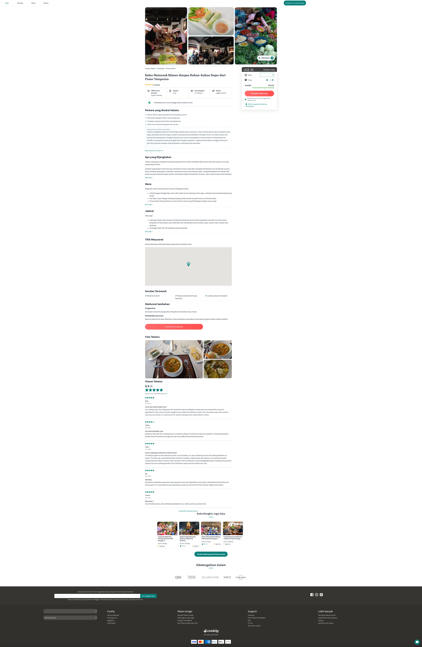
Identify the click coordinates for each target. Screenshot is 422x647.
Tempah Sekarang (259, 93)
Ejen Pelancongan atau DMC (187, 623)
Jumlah (248, 85)
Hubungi (251, 615)
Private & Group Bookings (294, 3)
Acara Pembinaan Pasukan (327, 618)
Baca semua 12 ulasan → (154, 150)
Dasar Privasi (136, 599)
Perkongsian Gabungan (185, 618)
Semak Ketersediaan (174, 326)
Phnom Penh (171, 68)
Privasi (250, 623)
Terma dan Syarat (254, 626)
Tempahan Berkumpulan (327, 615)
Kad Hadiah (111, 623)
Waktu (250, 75)
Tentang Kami (112, 618)
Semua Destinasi (113, 615)
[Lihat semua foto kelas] (166, 35)
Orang (250, 80)
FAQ (249, 620)
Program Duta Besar (184, 620)
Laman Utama (150, 68)
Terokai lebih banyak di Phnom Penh (211, 554)
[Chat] (417, 642)
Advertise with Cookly (325, 623)
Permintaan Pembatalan (257, 618)
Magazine (110, 620)
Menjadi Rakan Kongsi (185, 615)
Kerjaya (321, 620)
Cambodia (160, 68)
